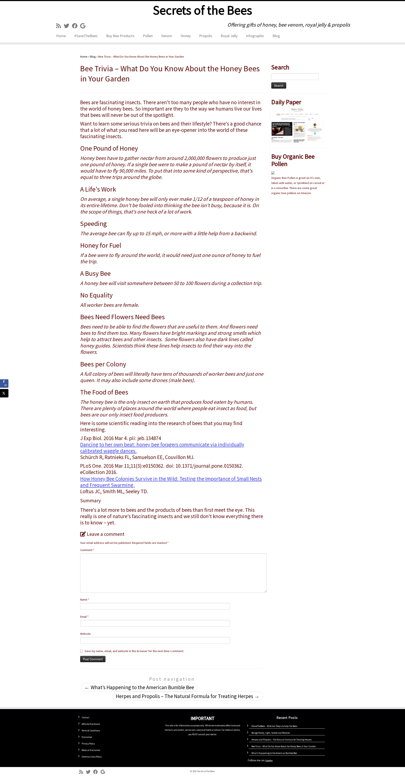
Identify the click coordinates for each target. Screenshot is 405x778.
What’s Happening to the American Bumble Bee (139, 687)
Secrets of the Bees (202, 10)
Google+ (269, 760)
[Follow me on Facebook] (76, 25)
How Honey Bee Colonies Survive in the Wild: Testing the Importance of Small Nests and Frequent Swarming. (171, 481)
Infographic (255, 35)
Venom (166, 35)
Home (61, 35)
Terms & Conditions (91, 730)
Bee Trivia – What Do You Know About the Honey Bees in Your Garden (283, 746)
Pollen (148, 35)
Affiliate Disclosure (91, 724)
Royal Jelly (229, 35)
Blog (276, 35)
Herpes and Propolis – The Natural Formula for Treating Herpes (187, 696)
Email (84, 617)
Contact (85, 717)
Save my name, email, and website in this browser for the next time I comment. (134, 651)
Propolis (205, 35)
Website (85, 634)
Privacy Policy (88, 743)
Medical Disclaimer (91, 750)
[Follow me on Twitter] (68, 25)
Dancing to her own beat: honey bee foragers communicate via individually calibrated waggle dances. (162, 447)
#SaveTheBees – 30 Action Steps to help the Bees (274, 726)
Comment (87, 550)
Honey (186, 35)
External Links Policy (92, 756)
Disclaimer (87, 737)
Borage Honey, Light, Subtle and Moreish (270, 732)
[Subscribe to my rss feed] (60, 25)
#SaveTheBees (86, 35)
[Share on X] (4, 393)
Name (84, 599)
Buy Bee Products (120, 35)
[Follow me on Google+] (84, 25)
